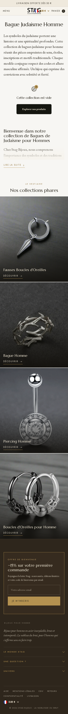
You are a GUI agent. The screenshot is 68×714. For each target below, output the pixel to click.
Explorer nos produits (34, 109)
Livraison (33, 696)
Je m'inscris (20, 601)
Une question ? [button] (15, 661)
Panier (57, 11)
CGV (41, 691)
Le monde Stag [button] (14, 651)
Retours (52, 691)
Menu (6, 11)
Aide (6, 691)
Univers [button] (9, 671)
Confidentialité (13, 696)
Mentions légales (24, 691)
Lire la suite (14, 164)
